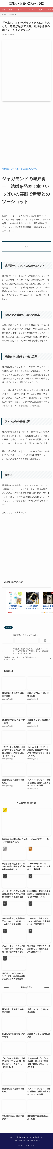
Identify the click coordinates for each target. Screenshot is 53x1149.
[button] (7, 640)
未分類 (8, 627)
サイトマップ (35, 1140)
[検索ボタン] (49, 3)
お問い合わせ (38, 1137)
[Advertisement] (26, 136)
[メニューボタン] (3, 3)
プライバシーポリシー (21, 1140)
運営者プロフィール (24, 1137)
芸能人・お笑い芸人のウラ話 (26, 3)
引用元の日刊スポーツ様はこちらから (19, 169)
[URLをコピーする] (45, 640)
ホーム (12, 1137)
